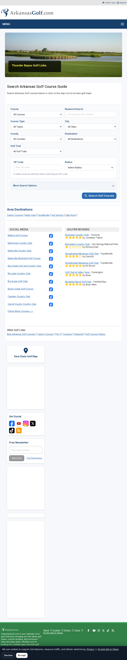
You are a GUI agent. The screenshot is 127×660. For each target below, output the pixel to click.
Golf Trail (16, 146)
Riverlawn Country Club (77, 234)
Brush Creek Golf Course (20, 288)
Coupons (67, 334)
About (46, 630)
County (14, 133)
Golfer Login (110, 3)
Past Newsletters (34, 458)
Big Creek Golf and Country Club (24, 266)
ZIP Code (18, 162)
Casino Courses (15, 215)
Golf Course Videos (95, 334)
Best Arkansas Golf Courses (21, 334)
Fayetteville (43, 215)
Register (123, 3)
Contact (56, 630)
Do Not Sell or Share (53, 633)
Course (15, 109)
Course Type (18, 121)
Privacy (67, 630)
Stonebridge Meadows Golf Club (82, 253)
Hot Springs (57, 215)
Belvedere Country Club (77, 244)
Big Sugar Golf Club (18, 281)
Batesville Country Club (19, 250)
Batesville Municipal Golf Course (24, 258)
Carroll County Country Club (22, 304)
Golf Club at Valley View (77, 272)
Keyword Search (74, 109)
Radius (68, 162)
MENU (6, 24)
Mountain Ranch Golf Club (78, 281)
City (67, 121)
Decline (8, 655)
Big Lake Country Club (19, 273)
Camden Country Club (19, 296)
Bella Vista (30, 215)
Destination (71, 133)
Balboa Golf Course (18, 235)
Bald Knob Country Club (20, 243)
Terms (77, 630)
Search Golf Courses (101, 195)
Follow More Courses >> (20, 311)
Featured (78, 334)
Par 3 (58, 334)
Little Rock (70, 215)
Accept (22, 655)
